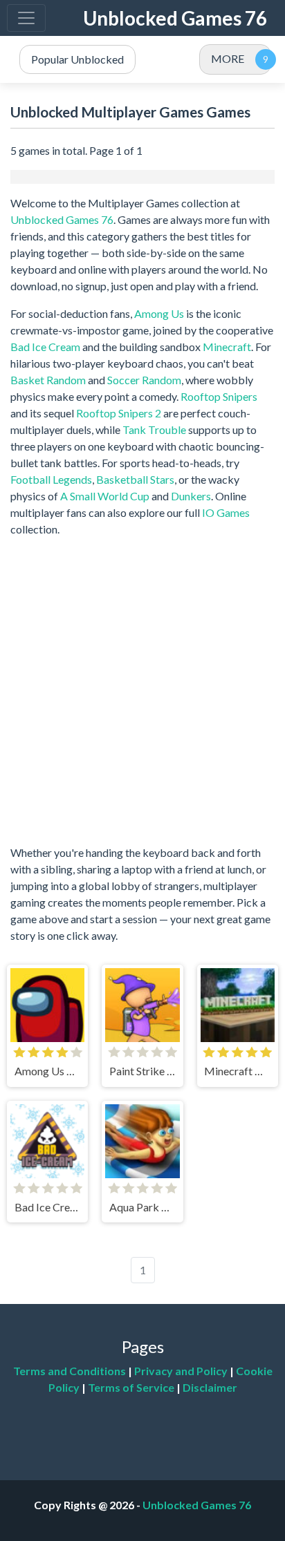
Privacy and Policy (181, 1370)
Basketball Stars (135, 479)
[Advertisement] (142, 691)
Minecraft (227, 346)
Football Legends (51, 479)
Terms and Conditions (69, 1370)
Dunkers (191, 495)
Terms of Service (131, 1387)
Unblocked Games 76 (175, 18)
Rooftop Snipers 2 (118, 412)
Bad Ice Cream (45, 346)
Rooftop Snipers (219, 396)
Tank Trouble (154, 429)
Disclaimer (210, 1387)
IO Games (226, 512)
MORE (227, 58)
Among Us (159, 313)
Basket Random (48, 379)
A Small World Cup (104, 495)
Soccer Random (144, 379)
